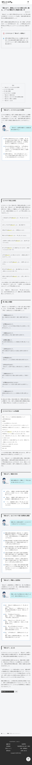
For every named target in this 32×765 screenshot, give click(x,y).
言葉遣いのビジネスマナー (8, 691)
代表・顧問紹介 (23, 748)
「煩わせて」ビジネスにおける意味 (11, 87)
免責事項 (24, 744)
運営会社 (8, 750)
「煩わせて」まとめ (8, 100)
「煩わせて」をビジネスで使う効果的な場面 (13, 96)
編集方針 (8, 744)
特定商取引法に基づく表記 (23, 746)
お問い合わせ (24, 750)
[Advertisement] (16, 65)
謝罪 (16, 691)
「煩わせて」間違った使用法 (10, 98)
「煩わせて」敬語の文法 (9, 95)
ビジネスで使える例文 (9, 89)
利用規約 (8, 746)
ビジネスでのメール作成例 (9, 93)
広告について (8, 748)
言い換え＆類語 (7, 91)
